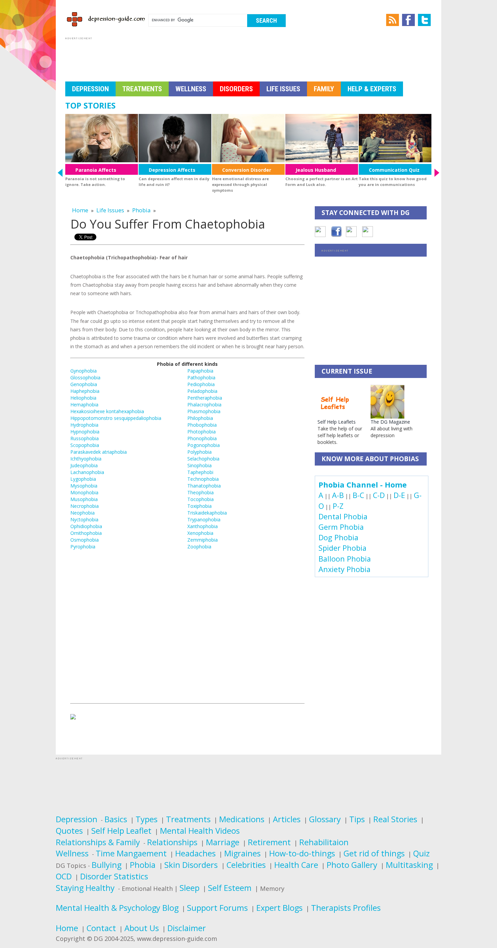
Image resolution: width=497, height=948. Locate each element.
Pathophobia (201, 377)
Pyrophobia (82, 546)
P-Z (338, 506)
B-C (358, 495)
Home (80, 210)
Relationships (172, 842)
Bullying (106, 864)
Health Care (296, 864)
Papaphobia (200, 371)
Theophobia (200, 492)
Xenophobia (200, 533)
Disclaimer (186, 928)
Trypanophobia (203, 519)
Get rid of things (374, 853)
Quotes (69, 830)
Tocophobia (200, 499)
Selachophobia (203, 458)
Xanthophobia (202, 526)
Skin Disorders (192, 864)
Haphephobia (84, 391)
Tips (357, 819)
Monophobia (84, 492)
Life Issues (283, 89)
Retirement (269, 842)
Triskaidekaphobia (207, 512)
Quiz (421, 853)
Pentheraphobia (204, 398)
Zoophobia (199, 546)
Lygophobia (83, 479)
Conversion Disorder (246, 170)
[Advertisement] (188, 56)
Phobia (141, 210)
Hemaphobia (84, 404)
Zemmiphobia (202, 540)
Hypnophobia (84, 431)
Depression (90, 89)
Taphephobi (200, 472)
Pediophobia (201, 384)
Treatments (142, 89)
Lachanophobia (87, 472)
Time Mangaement (131, 853)
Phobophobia (202, 425)
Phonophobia (202, 438)
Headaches (195, 853)
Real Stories (395, 819)
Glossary (325, 819)
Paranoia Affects (95, 170)
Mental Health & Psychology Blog (117, 907)
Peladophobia (202, 391)
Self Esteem (230, 887)
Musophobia (84, 499)
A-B (338, 495)
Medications (241, 819)
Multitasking (409, 864)
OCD (64, 876)
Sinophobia (199, 465)
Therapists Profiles (346, 907)
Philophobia (200, 418)
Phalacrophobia (204, 404)
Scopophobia (84, 445)
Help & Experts (372, 89)
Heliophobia (83, 398)
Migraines (242, 853)
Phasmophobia (203, 411)
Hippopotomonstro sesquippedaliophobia (115, 418)
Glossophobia (85, 377)
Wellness (190, 89)
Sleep (189, 887)
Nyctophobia (84, 519)
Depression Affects (172, 170)
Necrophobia (84, 506)
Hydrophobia (84, 425)
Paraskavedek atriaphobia (98, 452)
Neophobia (82, 512)
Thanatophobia (204, 485)
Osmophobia (84, 540)
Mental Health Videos (200, 830)
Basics (115, 819)
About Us (141, 928)
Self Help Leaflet (121, 830)
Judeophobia (84, 465)
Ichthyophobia (85, 458)
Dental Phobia (343, 516)
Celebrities (246, 864)
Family (324, 89)
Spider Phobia (342, 548)
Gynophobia (83, 371)
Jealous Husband (315, 170)
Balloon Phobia (344, 559)
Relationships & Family (98, 842)
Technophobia (203, 479)
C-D (379, 495)
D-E (399, 495)
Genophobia (83, 384)
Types (147, 819)
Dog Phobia (338, 537)
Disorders (236, 89)
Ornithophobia (86, 533)
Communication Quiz (394, 170)
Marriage (222, 842)
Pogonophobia (203, 445)
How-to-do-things (302, 853)
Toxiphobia (199, 506)
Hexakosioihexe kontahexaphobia (107, 411)
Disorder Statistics (114, 876)
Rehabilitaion (324, 842)
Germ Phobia (341, 527)
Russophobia (84, 438)
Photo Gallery (352, 864)
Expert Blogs (279, 907)
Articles (287, 819)
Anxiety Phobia (344, 569)
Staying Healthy (85, 887)
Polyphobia (199, 452)
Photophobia (201, 431)
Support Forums (217, 907)
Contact (101, 928)
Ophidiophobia (86, 526)
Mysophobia (83, 485)
